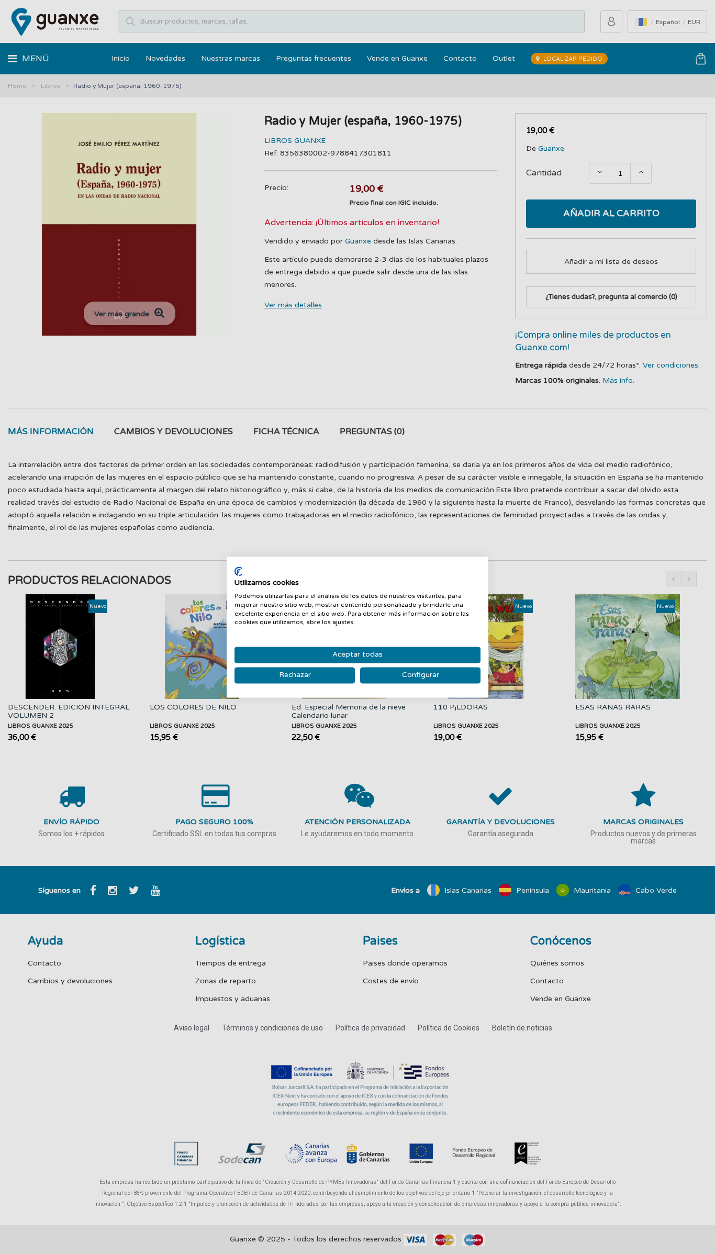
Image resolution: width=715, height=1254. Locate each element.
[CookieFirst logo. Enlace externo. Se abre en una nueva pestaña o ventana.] (238, 571)
